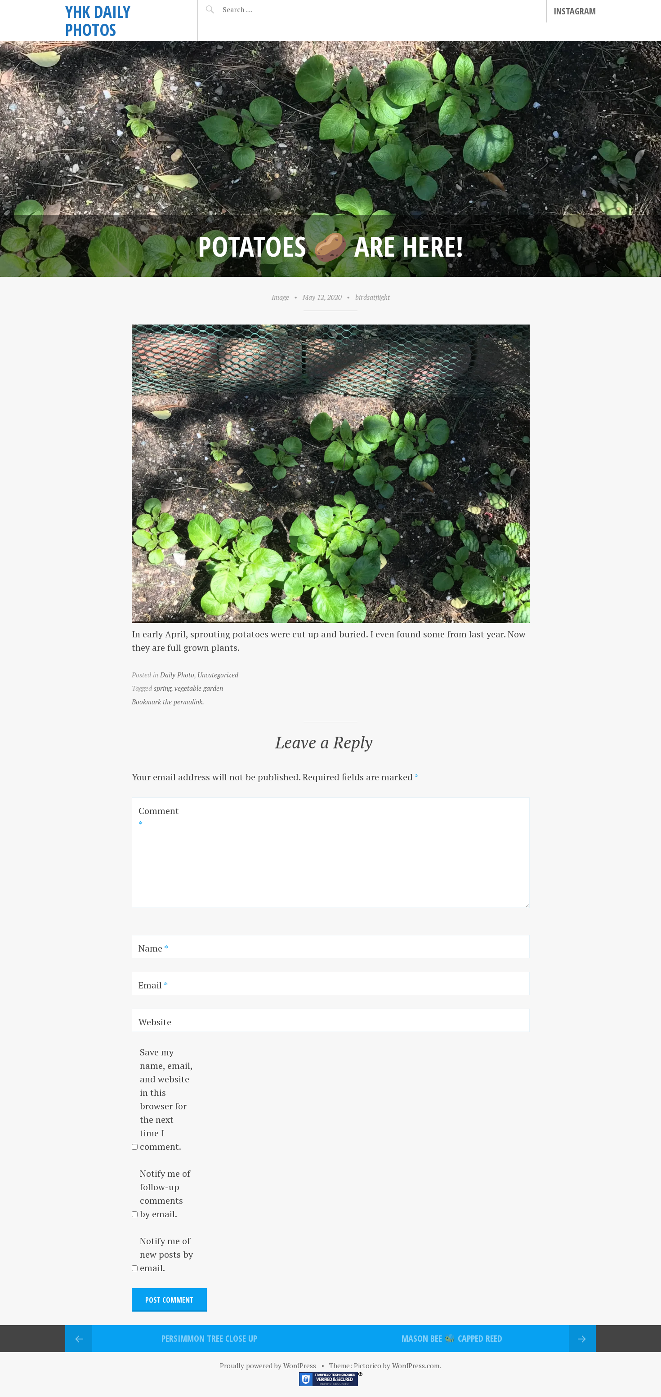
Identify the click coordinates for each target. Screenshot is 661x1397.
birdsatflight (372, 297)
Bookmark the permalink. (168, 701)
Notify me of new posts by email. (166, 1254)
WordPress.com (415, 1365)
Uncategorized (217, 674)
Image (280, 297)
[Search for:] (260, 9)
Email (153, 985)
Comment (158, 817)
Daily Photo (177, 674)
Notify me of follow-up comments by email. (165, 1193)
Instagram (575, 11)
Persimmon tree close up (209, 1338)
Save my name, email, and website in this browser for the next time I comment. (166, 1099)
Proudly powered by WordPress (268, 1365)
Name (153, 948)
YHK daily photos (97, 20)
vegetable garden (198, 688)
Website (154, 1022)
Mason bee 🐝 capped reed (452, 1338)
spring (162, 688)
